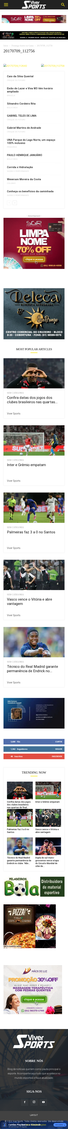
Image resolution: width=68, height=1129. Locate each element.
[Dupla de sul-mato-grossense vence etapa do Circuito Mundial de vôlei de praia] (48, 846)
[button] (6, 4)
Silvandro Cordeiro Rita (21, 103)
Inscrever (57, 756)
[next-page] (15, 203)
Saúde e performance (18, 171)
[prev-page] (9, 203)
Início (5, 45)
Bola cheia (12, 108)
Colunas (11, 183)
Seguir (58, 749)
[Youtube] (43, 1102)
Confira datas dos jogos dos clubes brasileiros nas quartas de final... (19, 805)
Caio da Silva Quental (20, 76)
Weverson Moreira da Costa (24, 179)
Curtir (58, 741)
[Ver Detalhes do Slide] (34, 313)
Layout (34, 1115)
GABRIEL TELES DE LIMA (21, 115)
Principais (12, 147)
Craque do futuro (16, 80)
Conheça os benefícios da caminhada (30, 191)
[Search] (63, 4)
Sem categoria (15, 393)
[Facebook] (24, 1102)
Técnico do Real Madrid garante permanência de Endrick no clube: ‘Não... (19, 861)
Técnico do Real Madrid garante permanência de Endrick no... (32, 668)
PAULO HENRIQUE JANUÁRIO (24, 155)
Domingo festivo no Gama (22, 45)
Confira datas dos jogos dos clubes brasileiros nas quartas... (32, 400)
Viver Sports (13, 413)
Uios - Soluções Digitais (35, 1125)
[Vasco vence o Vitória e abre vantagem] (34, 575)
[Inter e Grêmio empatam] (34, 440)
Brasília (11, 95)
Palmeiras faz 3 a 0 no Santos (31, 532)
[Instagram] (34, 1102)
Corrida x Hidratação (20, 167)
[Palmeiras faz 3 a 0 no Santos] (34, 508)
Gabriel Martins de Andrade (24, 127)
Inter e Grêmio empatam (26, 465)
